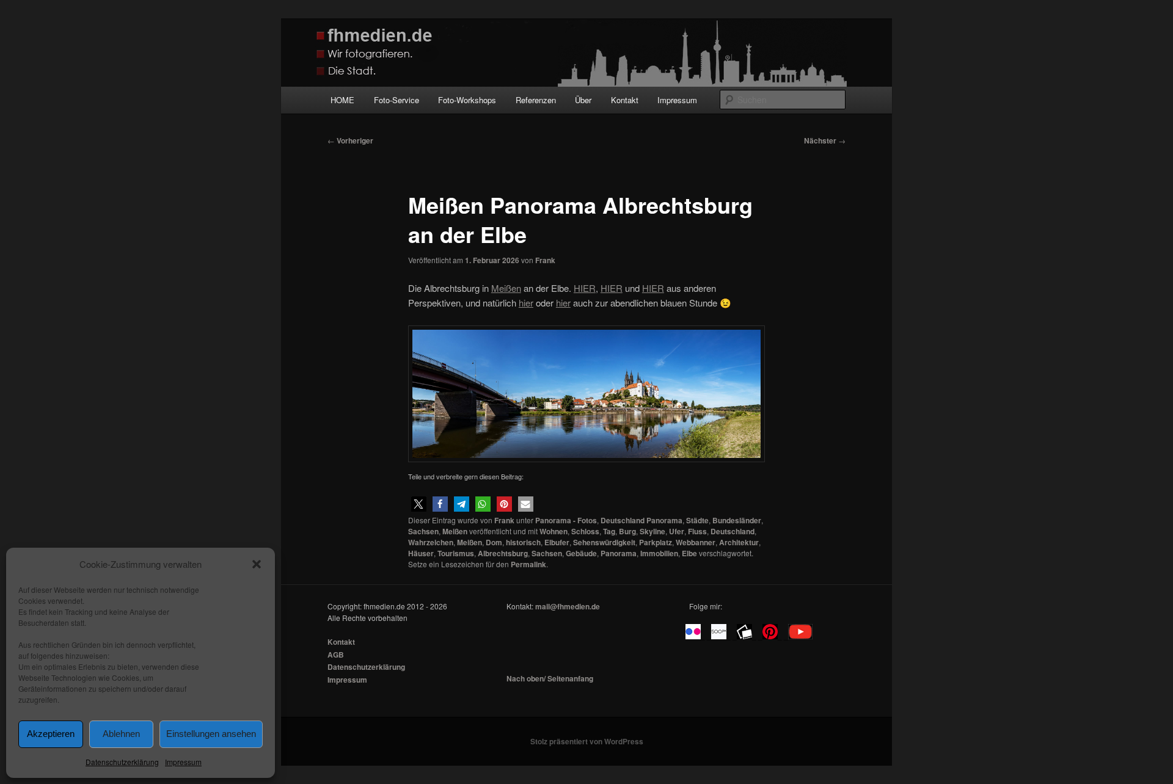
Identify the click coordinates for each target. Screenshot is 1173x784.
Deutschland (733, 531)
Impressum (183, 762)
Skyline (652, 531)
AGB (335, 654)
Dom (494, 542)
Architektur (739, 542)
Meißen (454, 531)
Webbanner (695, 542)
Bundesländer (736, 520)
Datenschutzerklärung (122, 762)
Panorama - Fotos (566, 520)
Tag (609, 531)
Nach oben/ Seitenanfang (549, 678)
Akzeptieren (51, 733)
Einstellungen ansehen (211, 733)
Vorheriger (350, 140)
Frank (545, 260)
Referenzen (536, 100)
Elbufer (556, 542)
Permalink (528, 564)
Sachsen (423, 531)
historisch (523, 542)
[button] (256, 564)
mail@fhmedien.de (567, 606)
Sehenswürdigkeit (604, 542)
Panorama (619, 553)
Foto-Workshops (467, 100)
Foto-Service (396, 100)
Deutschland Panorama (641, 520)
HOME (342, 100)
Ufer (676, 531)
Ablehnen (121, 733)
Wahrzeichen (430, 542)
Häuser (421, 553)
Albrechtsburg (503, 553)
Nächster (825, 140)
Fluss (697, 531)
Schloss (585, 531)
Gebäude (581, 553)
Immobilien (659, 553)
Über (583, 100)
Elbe (689, 553)
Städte (697, 520)
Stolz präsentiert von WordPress (586, 741)
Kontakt (624, 100)
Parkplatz (655, 542)
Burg (627, 531)
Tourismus (455, 553)
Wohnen (553, 531)
